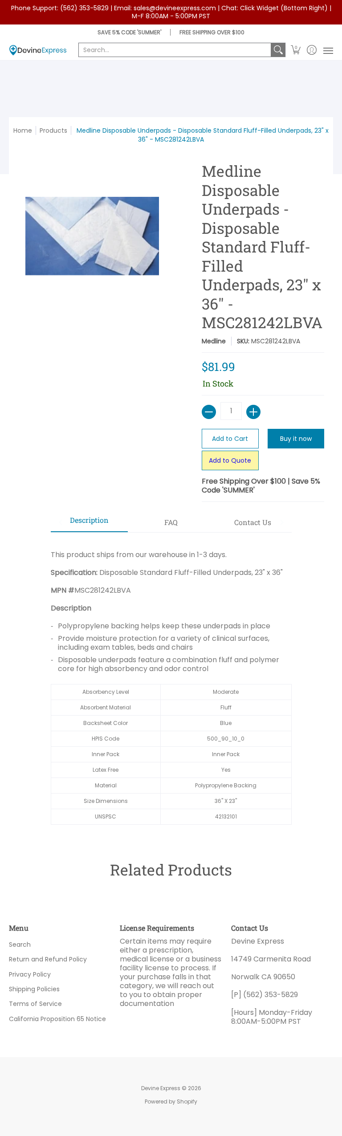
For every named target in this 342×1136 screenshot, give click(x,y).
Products (53, 130)
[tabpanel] (171, 683)
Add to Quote (230, 460)
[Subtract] (209, 412)
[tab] (89, 522)
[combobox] (174, 50)
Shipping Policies (34, 989)
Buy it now (296, 438)
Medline (214, 341)
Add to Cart (230, 438)
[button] (296, 50)
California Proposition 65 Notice (57, 1018)
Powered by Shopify (171, 1101)
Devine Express (160, 1088)
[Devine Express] (38, 50)
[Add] (253, 412)
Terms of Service (35, 1003)
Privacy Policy (30, 974)
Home (22, 130)
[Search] (278, 50)
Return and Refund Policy (48, 959)
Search (20, 944)
